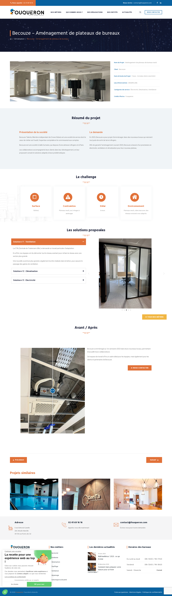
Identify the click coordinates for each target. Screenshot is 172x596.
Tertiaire (29, 501)
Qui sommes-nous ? (74, 12)
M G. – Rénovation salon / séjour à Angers (138, 504)
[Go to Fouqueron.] (11, 39)
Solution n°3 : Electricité (24, 280)
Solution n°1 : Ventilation (24, 242)
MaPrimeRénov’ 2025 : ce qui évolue (109, 557)
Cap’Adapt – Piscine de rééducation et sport (34, 505)
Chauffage (20, 498)
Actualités (127, 12)
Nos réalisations (95, 12)
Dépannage (55, 575)
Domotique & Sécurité (59, 580)
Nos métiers (56, 12)
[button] (48, 241)
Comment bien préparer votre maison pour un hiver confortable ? (104, 569)
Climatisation (30, 498)
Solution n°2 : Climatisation (25, 271)
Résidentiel (146, 499)
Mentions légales (135, 592)
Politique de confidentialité (152, 592)
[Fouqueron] (27, 12)
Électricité (39, 498)
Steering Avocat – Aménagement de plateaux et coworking (86, 505)
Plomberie (47, 498)
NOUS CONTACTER (153, 12)
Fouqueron (19, 592)
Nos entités (112, 12)
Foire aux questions (121, 592)
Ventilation (37, 501)
